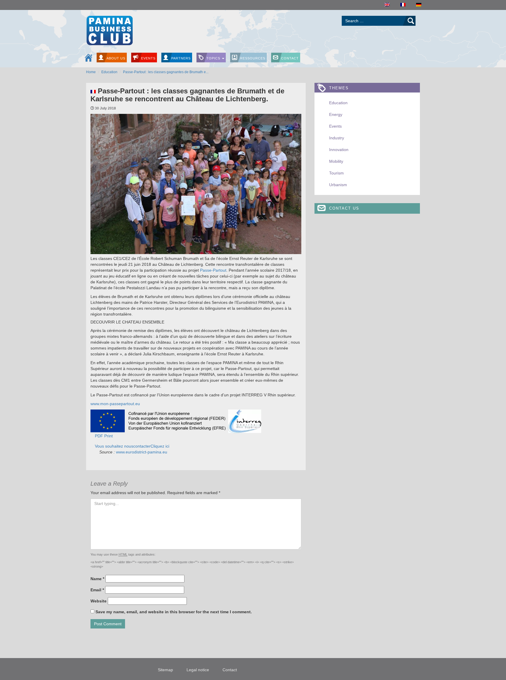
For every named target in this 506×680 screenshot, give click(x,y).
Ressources (252, 58)
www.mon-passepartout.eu (115, 403)
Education (109, 72)
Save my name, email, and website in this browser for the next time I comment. (173, 611)
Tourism (336, 173)
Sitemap (165, 669)
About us (116, 58)
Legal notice (198, 669)
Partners (181, 58)
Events (148, 58)
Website (98, 601)
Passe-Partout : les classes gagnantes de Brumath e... (165, 72)
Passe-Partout (213, 270)
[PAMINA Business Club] (109, 30)
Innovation (338, 149)
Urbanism (338, 184)
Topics (213, 58)
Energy (335, 114)
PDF (99, 436)
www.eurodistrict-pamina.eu (141, 452)
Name (97, 578)
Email (97, 589)
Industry (336, 138)
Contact (290, 58)
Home (91, 72)
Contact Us (344, 208)
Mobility (336, 161)
